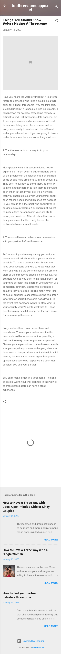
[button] (56, 21)
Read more (51, 539)
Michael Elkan (38, 647)
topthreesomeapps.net (30, 7)
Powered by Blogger (32, 641)
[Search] (56, 7)
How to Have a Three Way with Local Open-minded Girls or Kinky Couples (26, 507)
